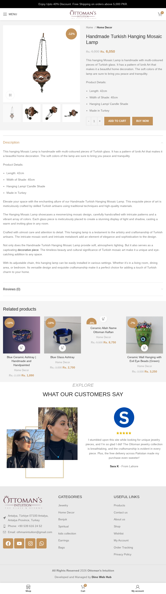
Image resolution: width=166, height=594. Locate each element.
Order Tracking (123, 547)
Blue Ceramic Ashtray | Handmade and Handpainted (21, 361)
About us (119, 519)
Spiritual (63, 526)
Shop (117, 526)
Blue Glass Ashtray (62, 357)
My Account (121, 540)
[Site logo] (83, 14)
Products (119, 505)
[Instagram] (30, 543)
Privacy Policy (122, 554)
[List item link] (27, 526)
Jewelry (63, 505)
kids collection (67, 533)
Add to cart (117, 120)
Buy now (142, 120)
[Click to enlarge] (10, 95)
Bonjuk (62, 519)
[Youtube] (19, 543)
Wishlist (118, 533)
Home (90, 27)
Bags (61, 547)
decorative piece (28, 249)
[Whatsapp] (41, 543)
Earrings (63, 540)
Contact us (121, 512)
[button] (21, 347)
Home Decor (104, 27)
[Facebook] (8, 543)
